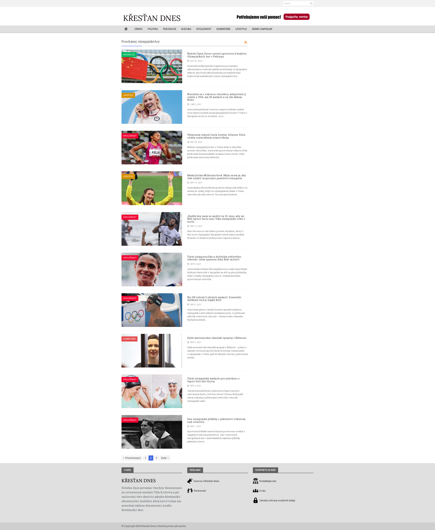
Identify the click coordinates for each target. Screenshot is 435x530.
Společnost (203, 29)
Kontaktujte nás (267, 481)
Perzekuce (169, 29)
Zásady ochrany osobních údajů (277, 500)
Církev (138, 29)
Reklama (195, 470)
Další (164, 458)
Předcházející (133, 458)
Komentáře (223, 29)
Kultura (186, 29)
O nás (127, 470)
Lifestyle (241, 29)
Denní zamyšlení (262, 29)
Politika (153, 29)
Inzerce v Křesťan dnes (206, 481)
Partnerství (199, 491)
